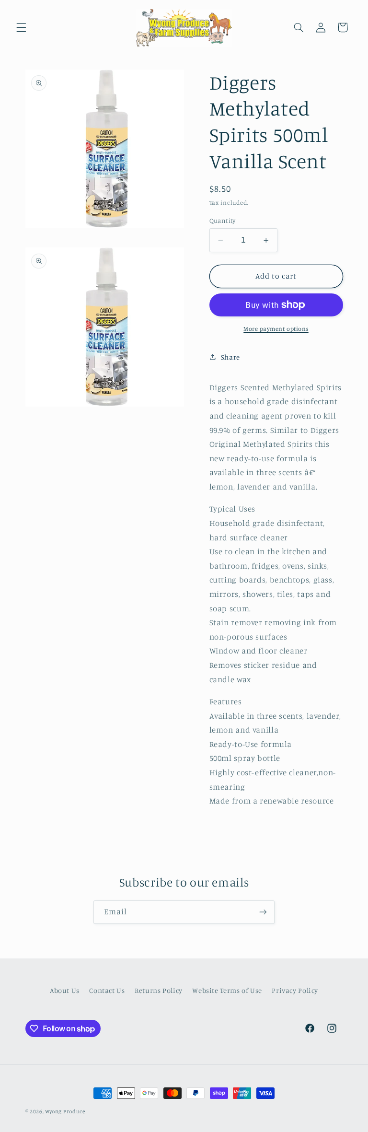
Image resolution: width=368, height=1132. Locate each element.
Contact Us (107, 990)
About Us (65, 990)
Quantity (222, 220)
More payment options (276, 328)
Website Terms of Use (227, 990)
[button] (21, 27)
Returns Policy (159, 990)
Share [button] (230, 357)
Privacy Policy (295, 990)
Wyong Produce (65, 1111)
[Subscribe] (263, 912)
